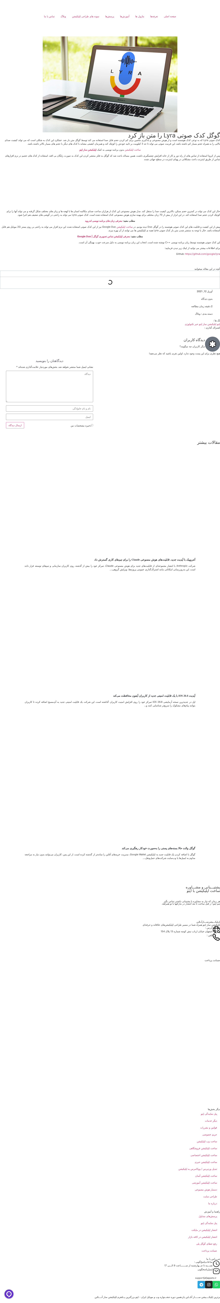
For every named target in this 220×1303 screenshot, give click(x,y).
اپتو (218, 324)
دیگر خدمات (211, 1120)
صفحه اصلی (170, 16)
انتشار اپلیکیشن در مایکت (204, 1229)
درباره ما (212, 1203)
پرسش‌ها (109, 16)
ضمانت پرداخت (209, 1250)
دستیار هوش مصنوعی (206, 1189)
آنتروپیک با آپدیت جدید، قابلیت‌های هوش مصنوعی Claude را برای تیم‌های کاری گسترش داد (144, 559)
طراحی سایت (210, 1196)
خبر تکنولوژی (191, 324)
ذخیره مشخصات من (81, 425)
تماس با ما (49, 16)
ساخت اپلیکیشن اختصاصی (204, 1155)
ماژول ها (139, 16)
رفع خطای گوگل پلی (206, 1243)
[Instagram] (209, 1284)
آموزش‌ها (124, 16)
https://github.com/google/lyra (202, 253)
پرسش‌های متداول (208, 1216)
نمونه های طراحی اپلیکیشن (85, 16)
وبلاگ (63, 16)
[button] (206, 1278)
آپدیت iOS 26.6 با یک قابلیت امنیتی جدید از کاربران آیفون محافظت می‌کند (154, 695)
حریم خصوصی (209, 1134)
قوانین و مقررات (208, 1127)
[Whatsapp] (216, 1284)
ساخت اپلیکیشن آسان (206, 1175)
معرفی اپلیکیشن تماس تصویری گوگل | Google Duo (103, 236)
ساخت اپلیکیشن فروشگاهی (203, 1148)
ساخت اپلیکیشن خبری (206, 1162)
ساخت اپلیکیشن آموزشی (204, 1182)
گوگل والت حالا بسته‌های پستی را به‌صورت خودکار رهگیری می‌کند (158, 848)
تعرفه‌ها (154, 16)
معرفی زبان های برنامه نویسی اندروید (103, 220)
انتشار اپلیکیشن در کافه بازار (202, 1236)
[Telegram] (201, 1284)
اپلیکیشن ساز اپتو (87, 149)
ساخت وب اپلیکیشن (207, 1141)
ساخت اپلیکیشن (133, 149)
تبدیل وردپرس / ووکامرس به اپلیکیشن (197, 1168)
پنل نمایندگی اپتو (209, 1113)
